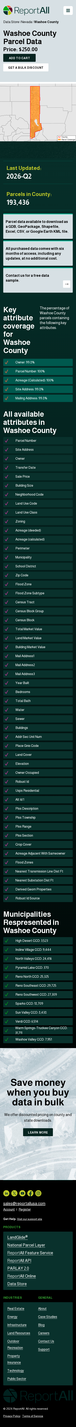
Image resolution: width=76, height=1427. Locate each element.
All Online (21, 1276)
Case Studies (47, 1317)
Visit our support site (29, 1219)
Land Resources (18, 1333)
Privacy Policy (11, 1416)
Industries (12, 1297)
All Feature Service (30, 1253)
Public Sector (16, 1379)
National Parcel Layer (26, 1245)
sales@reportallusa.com (24, 1203)
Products (11, 1227)
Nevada (26, 22)
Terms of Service (32, 1416)
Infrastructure (17, 1325)
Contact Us (46, 1341)
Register (25, 1209)
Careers (43, 1333)
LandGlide (17, 1237)
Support (44, 1349)
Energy (12, 1317)
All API (19, 1260)
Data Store (11, 22)
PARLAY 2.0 (18, 1268)
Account (9, 1209)
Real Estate (15, 1308)
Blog (41, 1325)
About (42, 1308)
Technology (15, 1370)
